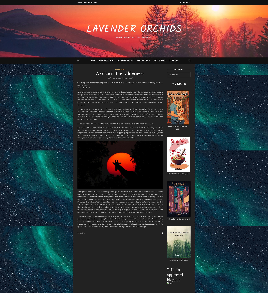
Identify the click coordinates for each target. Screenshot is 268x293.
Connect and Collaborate (87, 3)
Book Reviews (105, 60)
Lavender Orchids (134, 29)
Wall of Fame (159, 60)
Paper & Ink (120, 69)
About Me (173, 60)
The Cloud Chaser (125, 60)
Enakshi (82, 233)
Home (92, 60)
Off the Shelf (143, 60)
